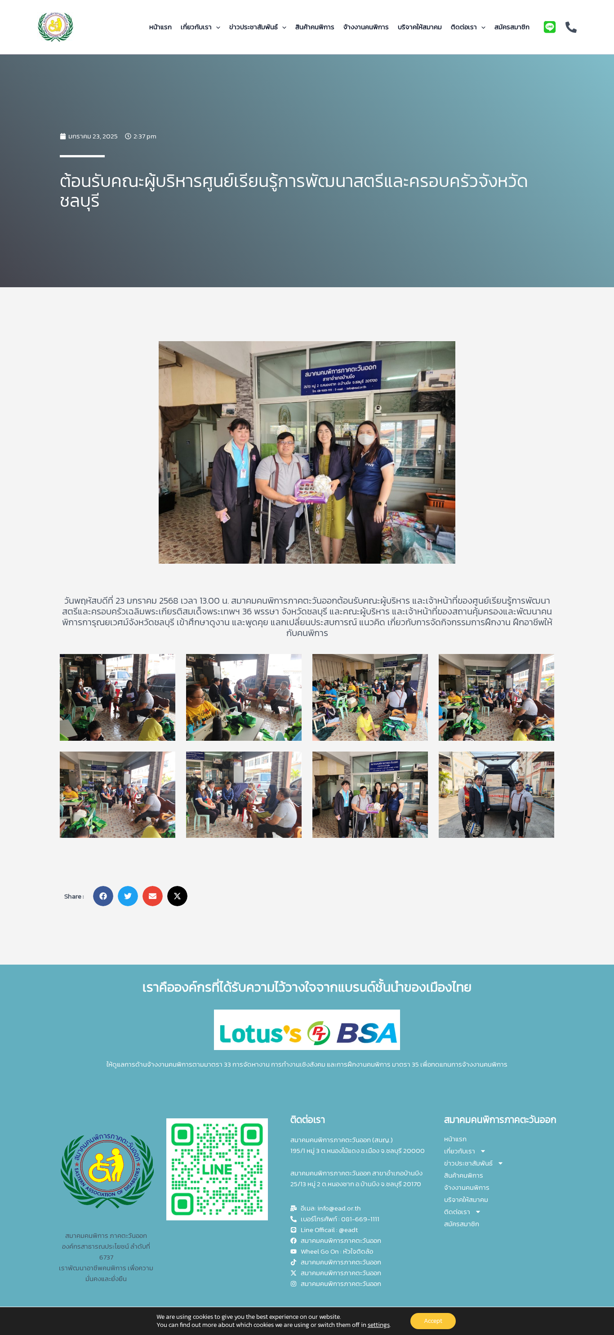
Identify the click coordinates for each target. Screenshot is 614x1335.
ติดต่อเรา (464, 27)
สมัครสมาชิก (511, 27)
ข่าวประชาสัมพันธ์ (253, 27)
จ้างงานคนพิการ (366, 27)
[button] (216, 27)
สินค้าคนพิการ (314, 27)
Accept (433, 1321)
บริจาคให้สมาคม (420, 27)
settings (379, 1325)
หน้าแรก (160, 27)
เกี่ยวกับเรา (196, 27)
